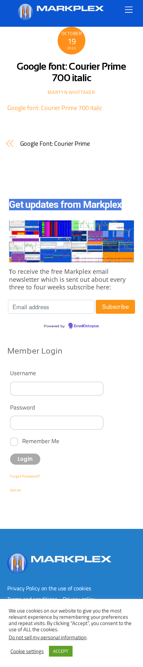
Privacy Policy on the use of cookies (49, 588)
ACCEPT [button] (60, 651)
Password (22, 407)
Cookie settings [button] (27, 651)
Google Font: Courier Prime (55, 144)
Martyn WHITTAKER (71, 92)
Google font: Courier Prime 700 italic (54, 107)
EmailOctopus (86, 326)
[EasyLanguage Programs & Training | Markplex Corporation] (60, 17)
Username (23, 373)
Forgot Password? (25, 476)
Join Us (15, 490)
